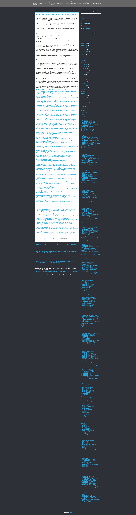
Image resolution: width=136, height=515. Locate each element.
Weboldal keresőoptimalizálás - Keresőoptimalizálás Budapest (87, 185)
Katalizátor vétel (84, 438)
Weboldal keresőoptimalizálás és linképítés (90, 214)
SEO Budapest (84, 139)
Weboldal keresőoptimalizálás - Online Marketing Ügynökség (89, 169)
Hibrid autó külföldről (85, 343)
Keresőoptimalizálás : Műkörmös (88, 380)
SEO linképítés (84, 394)
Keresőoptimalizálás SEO (86, 174)
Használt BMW (84, 433)
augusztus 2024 (84, 72)
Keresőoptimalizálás (85, 242)
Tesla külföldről (84, 419)
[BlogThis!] (62, 238)
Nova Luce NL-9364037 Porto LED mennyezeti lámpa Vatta (48, 199)
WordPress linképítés (85, 320)
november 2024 (84, 66)
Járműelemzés (84, 448)
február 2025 (83, 60)
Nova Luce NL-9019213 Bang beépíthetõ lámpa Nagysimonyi (48, 201)
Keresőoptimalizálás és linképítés (88, 459)
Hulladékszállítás (84, 443)
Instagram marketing (85, 338)
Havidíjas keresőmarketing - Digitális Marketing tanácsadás (88, 276)
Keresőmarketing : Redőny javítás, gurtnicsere (91, 496)
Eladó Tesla (83, 415)
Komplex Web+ (86, 25)
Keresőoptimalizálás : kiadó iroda (88, 355)
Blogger (70, 512)
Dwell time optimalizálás (86, 385)
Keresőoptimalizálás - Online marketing (89, 333)
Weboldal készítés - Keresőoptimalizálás (89, 237)
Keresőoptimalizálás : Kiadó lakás (88, 379)
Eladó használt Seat (85, 426)
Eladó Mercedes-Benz (86, 428)
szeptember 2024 (84, 70)
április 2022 (83, 110)
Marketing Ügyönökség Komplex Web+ (89, 218)
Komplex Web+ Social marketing (88, 341)
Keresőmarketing (84, 252)
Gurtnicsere (38, 224)
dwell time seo (84, 398)
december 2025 (84, 45)
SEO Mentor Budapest (86, 326)
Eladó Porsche (84, 411)
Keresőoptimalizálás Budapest (87, 292)
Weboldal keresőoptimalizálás (87, 215)
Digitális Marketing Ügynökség (87, 381)
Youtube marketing (85, 339)
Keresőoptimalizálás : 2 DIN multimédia (89, 363)
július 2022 (83, 104)
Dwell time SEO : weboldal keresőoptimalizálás (86, 208)
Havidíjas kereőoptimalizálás (87, 388)
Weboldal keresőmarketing (86, 302)
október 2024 (84, 68)
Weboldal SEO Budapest (86, 456)
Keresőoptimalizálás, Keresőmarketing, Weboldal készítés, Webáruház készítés (89, 124)
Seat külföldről (84, 427)
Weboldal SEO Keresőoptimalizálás (88, 129)
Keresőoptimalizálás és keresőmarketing (89, 251)
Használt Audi (84, 421)
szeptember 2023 (84, 85)
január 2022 (83, 116)
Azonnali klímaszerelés (86, 264)
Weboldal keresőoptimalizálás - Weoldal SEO (90, 254)
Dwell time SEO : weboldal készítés (88, 205)
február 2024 (83, 81)
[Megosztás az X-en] (63, 238)
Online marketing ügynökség (87, 126)
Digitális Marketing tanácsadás (87, 278)
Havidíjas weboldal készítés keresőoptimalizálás (87, 161)
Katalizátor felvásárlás (86, 437)
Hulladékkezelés (84, 441)
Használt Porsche (85, 412)
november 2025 (84, 47)
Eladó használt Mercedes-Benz (87, 430)
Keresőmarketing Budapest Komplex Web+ (90, 140)
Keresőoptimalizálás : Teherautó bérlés (89, 344)
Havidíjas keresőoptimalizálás (87, 267)
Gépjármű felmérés (85, 445)
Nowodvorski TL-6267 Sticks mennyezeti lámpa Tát (46, 178)
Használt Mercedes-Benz (86, 429)
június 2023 (83, 89)
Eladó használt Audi (85, 422)
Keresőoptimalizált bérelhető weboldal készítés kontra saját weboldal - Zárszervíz (53, 206)
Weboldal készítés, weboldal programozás (90, 128)
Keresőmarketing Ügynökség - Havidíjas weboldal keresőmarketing (89, 200)
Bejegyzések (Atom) (60, 247)
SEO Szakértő (84, 395)
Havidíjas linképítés (85, 317)
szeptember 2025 (84, 51)
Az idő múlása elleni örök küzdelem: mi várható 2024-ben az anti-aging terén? (52, 219)
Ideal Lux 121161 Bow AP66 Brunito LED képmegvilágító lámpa (49, 188)
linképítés (94, 36)
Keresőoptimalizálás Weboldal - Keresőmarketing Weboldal (87, 192)
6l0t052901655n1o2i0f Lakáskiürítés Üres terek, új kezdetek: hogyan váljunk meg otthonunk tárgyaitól (56, 267)
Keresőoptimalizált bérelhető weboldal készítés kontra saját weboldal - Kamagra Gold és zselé (55, 232)
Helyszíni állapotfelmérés (86, 446)
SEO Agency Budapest (86, 500)
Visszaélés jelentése (83, 33)
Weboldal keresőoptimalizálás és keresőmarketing (88, 194)
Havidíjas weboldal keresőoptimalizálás (89, 167)
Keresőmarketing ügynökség (87, 229)
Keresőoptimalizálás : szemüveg (88, 371)
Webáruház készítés (85, 131)
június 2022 (83, 106)
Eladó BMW (83, 432)
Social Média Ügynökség (86, 401)
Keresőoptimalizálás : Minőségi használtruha (90, 356)
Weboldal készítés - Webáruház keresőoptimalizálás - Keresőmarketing (89, 145)
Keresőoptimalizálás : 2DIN (87, 362)
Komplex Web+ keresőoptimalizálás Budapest (90, 143)
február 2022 (83, 114)
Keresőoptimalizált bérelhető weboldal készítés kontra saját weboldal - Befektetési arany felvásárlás (56, 226)
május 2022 (83, 108)
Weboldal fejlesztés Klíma (86, 266)
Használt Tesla (84, 416)
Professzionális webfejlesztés (87, 232)
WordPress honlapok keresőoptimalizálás (89, 318)
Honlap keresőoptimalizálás (87, 261)
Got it (101, 3)
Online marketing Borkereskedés (88, 481)
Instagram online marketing (87, 370)
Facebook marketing (85, 337)
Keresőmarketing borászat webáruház (89, 485)
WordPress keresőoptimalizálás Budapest (90, 332)
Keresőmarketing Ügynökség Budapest (89, 137)
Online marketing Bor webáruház (88, 484)
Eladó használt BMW (85, 435)
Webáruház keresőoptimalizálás (87, 176)
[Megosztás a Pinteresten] (66, 238)
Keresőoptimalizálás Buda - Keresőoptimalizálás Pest (87, 210)
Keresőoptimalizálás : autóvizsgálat (88, 450)
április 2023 (83, 93)
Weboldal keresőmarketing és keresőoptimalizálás (87, 190)
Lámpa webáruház (85, 434)
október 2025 (84, 49)
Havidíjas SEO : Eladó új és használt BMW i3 (90, 138)
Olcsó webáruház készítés (86, 238)
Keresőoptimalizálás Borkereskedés (88, 480)
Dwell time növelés (85, 386)
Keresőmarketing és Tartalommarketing (89, 217)
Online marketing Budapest (87, 336)
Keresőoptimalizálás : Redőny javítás (89, 471)
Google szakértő (84, 291)
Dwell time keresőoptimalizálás (87, 206)
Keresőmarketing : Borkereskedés (88, 479)
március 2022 (84, 112)
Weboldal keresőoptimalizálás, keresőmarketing (87, 181)
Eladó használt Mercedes (86, 409)
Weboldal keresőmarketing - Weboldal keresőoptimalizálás (89, 260)
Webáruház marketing (85, 287)
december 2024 (84, 64)
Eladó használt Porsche (86, 413)
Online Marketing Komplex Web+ (88, 223)
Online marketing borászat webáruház (89, 487)
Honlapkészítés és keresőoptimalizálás (89, 216)
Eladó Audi (83, 420)
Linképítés (83, 313)
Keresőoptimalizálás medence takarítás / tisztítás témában (48, 215)
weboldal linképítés (96, 38)
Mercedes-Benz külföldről (86, 431)
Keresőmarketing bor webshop (87, 488)
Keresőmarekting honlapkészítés (88, 335)
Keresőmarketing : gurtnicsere (87, 475)
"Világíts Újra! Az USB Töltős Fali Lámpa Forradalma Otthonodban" (50, 181)
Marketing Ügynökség (85, 392)
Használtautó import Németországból (89, 378)
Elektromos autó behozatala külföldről (89, 342)
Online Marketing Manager (86, 290)
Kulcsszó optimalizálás (86, 296)
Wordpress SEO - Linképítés (87, 323)
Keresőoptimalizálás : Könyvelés (88, 345)
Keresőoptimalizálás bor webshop (88, 489)
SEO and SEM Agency (86, 501)
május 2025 (83, 54)
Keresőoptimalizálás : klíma (87, 360)
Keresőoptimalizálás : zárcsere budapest (89, 365)
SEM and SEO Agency (86, 502)
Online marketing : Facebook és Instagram (90, 375)
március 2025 (84, 58)
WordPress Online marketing (87, 327)
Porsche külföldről (85, 414)
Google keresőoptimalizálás (87, 234)
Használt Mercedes (85, 408)
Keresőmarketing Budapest (87, 255)
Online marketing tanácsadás (87, 279)
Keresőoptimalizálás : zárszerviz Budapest (90, 366)
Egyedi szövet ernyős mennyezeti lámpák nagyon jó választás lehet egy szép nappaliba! (54, 193)
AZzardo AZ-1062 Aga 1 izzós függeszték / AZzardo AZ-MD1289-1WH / (51, 186)
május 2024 (83, 79)
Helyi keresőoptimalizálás (86, 120)
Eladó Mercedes (84, 407)
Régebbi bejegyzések (72, 244)
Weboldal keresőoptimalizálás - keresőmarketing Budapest (87, 263)
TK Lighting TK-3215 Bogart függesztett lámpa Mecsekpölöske (49, 183)
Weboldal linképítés (85, 458)
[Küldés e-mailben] (61, 238)
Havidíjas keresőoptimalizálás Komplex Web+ (90, 272)
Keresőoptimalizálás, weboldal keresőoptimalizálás (87, 212)
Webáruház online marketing (87, 312)
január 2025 (83, 62)
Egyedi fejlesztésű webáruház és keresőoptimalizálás (88, 220)
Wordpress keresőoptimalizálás (87, 319)
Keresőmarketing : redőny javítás (88, 474)
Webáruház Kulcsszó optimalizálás (88, 298)
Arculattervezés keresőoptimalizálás (88, 175)
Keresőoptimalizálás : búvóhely (87, 353)
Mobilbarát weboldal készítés (87, 236)
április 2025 (83, 56)
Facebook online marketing (87, 369)
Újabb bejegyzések (41, 244)
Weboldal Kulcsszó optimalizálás (88, 297)
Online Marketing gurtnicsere (87, 477)
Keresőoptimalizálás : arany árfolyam (89, 368)
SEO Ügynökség (84, 405)
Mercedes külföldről (85, 410)
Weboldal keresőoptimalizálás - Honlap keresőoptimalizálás (89, 196)
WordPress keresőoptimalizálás (87, 324)
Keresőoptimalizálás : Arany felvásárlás (89, 358)
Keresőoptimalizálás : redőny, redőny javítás (90, 499)
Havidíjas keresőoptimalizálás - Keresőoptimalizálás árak (87, 156)
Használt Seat (84, 425)
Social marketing (84, 465)
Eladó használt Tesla (85, 417)
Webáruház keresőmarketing (87, 303)
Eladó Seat (83, 424)
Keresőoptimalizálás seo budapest (88, 122)
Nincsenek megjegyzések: (52, 238)
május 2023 (83, 91)
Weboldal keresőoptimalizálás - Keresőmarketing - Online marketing (88, 164)
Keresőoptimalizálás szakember (88, 285)
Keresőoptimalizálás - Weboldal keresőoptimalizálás (87, 187)
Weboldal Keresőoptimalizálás (87, 228)
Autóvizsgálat (84, 447)
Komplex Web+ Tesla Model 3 (87, 142)
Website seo (84, 244)
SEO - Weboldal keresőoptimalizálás (88, 248)
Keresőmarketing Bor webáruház (88, 482)
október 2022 (84, 97)
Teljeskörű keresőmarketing (87, 399)
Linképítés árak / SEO (86, 286)
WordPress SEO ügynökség (87, 331)
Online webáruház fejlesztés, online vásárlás (90, 227)
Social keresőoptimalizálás (86, 469)
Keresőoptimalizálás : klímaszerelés (88, 359)
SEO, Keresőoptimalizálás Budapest (88, 460)
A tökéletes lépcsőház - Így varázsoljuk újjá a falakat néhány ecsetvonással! (52, 213)
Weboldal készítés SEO (86, 233)
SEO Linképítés (84, 282)
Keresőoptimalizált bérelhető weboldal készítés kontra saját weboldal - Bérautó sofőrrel (54, 222)
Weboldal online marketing (86, 372)
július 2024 (83, 74)
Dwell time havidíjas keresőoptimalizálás (89, 384)
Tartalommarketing (85, 235)
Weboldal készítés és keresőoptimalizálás (90, 204)
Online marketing (86, 28)
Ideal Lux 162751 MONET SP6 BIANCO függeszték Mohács (48, 191)
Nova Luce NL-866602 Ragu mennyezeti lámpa (46, 196)
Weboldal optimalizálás (86, 461)
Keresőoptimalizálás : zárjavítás (88, 367)
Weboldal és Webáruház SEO (87, 130)
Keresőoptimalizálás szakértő (87, 284)
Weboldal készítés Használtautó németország (90, 152)
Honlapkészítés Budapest (86, 198)
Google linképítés (85, 283)
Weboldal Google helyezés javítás (88, 240)
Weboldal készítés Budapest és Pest (89, 149)
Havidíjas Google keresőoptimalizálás (89, 197)
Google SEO (84, 289)
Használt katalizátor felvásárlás (87, 440)
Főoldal (56, 244)
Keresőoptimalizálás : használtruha (88, 357)
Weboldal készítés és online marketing (89, 171)
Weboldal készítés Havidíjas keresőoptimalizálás (87, 148)
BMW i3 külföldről (85, 376)
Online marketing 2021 (86, 373)
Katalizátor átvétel (85, 439)
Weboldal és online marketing (87, 310)
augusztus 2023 (84, 87)
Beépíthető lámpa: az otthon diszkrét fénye (45, 218)
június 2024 (83, 76)
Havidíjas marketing (68, 508)
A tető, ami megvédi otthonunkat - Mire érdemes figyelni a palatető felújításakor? (52, 228)
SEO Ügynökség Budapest (87, 141)
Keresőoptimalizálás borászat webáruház (89, 486)
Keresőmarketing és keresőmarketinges (89, 121)
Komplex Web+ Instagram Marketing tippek (90, 340)
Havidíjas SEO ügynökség (86, 294)
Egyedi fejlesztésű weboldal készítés (89, 222)
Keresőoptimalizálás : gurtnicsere (88, 473)
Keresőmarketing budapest (86, 245)
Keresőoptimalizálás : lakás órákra (88, 354)
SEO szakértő (84, 281)
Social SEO (83, 470)
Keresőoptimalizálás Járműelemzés (88, 444)
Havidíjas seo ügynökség (86, 404)
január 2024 (83, 83)
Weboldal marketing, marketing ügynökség (90, 316)
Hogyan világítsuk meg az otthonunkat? (44, 231)
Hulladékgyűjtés (84, 442)
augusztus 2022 (84, 102)
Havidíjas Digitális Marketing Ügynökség (89, 230)
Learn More (96, 3)
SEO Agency (84, 492)
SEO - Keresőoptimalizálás (87, 314)
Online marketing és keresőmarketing (89, 162)
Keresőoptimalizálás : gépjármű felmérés (89, 449)
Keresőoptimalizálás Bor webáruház (88, 483)
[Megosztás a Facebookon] (65, 238)
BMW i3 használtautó (85, 377)
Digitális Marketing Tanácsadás (87, 383)
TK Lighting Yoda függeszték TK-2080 (44, 197)
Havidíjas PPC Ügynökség (86, 213)
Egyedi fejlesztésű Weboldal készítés (89, 231)
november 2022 (84, 95)
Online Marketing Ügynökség (87, 177)
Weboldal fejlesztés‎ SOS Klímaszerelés (89, 265)
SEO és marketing (85, 463)
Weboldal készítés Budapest (87, 127)
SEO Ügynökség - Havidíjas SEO (88, 157)
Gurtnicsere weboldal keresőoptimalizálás (89, 478)
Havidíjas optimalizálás (86, 389)
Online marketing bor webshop (87, 491)
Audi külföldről (84, 423)
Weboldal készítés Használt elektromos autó (90, 151)
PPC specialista (84, 361)
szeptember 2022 (84, 99)
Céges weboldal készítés (86, 299)
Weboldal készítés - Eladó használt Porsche (90, 146)
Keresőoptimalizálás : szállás (87, 352)
